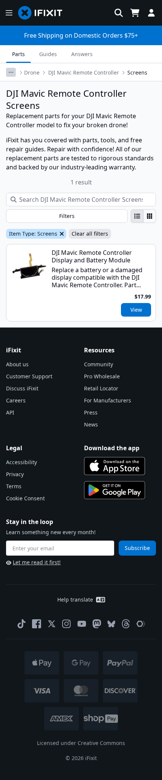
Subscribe (137, 547)
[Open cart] (134, 12)
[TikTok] (21, 623)
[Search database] (118, 12)
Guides (48, 54)
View (136, 309)
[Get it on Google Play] (114, 490)
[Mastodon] (96, 623)
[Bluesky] (111, 624)
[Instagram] (66, 623)
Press (91, 412)
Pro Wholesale (102, 376)
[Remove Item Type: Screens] (61, 234)
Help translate (75, 599)
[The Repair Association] (140, 623)
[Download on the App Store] (114, 466)
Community (98, 364)
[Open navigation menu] (9, 12)
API (10, 412)
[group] (143, 216)
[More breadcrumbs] (11, 72)
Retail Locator (101, 388)
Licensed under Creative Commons (81, 742)
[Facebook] (36, 623)
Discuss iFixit (22, 388)
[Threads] (125, 623)
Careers (16, 400)
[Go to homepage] (43, 13)
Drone (32, 72)
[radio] (137, 216)
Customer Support (29, 376)
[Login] (151, 13)
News (91, 424)
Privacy (15, 474)
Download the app (111, 448)
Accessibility (21, 462)
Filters (67, 215)
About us (17, 364)
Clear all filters (90, 233)
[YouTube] (81, 623)
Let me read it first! (37, 562)
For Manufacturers (107, 400)
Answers (82, 54)
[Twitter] (51, 623)
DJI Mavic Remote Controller (83, 72)
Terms (13, 486)
